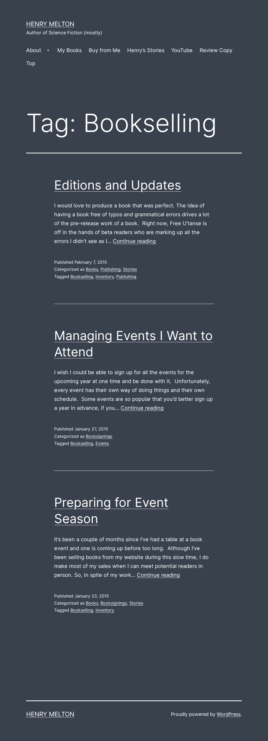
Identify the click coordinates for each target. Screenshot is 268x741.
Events (102, 443)
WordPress (229, 714)
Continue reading (134, 241)
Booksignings (99, 436)
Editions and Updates (117, 185)
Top (30, 63)
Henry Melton (50, 24)
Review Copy (216, 50)
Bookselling (81, 276)
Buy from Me (104, 50)
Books (92, 269)
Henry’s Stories (145, 50)
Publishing (110, 269)
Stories (130, 269)
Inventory (105, 276)
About (33, 50)
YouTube (182, 50)
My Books (69, 50)
